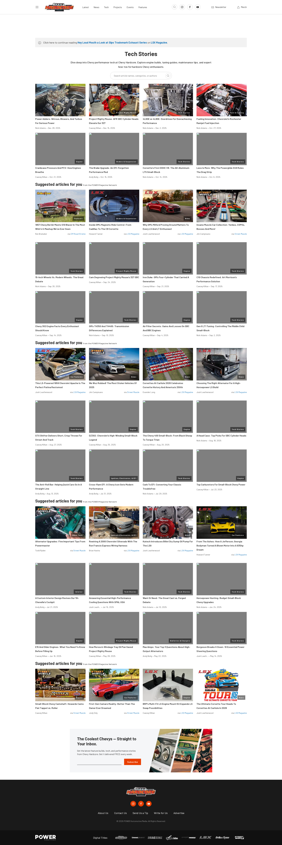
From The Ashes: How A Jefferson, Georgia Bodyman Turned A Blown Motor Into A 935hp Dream (220, 545)
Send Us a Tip (140, 813)
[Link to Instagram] (182, 7)
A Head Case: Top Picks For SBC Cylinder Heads (221, 435)
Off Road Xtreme (78, 234)
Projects (117, 7)
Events (130, 7)
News (96, 7)
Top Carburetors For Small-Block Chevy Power (221, 484)
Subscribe (132, 761)
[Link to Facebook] (190, 7)
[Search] (168, 75)
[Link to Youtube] (197, 7)
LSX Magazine (159, 42)
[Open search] (174, 7)
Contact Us (120, 813)
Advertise (178, 813)
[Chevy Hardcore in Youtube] (149, 803)
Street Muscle (241, 234)
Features (142, 7)
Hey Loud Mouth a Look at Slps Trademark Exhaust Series (112, 42)
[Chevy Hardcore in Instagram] (133, 803)
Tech (106, 7)
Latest (85, 7)
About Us (103, 813)
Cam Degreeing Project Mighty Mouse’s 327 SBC (114, 277)
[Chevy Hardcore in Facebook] (141, 803)
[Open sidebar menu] (37, 7)
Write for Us (161, 813)
